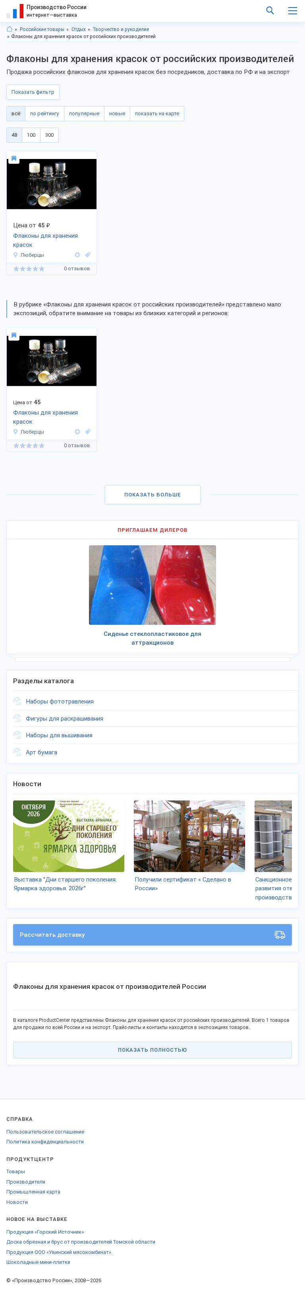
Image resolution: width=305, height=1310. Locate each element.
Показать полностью (152, 1050)
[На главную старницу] (9, 29)
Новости (17, 1202)
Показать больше (152, 495)
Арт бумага (41, 752)
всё (16, 113)
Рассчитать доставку (52, 934)
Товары (15, 1171)
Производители (25, 1182)
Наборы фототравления (60, 701)
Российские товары (42, 29)
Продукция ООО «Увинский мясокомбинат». (59, 1252)
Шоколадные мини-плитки (38, 1262)
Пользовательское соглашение (45, 1132)
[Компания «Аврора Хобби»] (77, 255)
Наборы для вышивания (59, 735)
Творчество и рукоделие (121, 29)
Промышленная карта (33, 1192)
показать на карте (157, 113)
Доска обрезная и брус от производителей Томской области (80, 1242)
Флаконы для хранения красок (45, 240)
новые (117, 113)
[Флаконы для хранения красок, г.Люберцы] (87, 255)
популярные (84, 113)
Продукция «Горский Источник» (45, 1232)
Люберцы (32, 255)
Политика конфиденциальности (45, 1142)
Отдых (78, 29)
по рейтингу (44, 113)
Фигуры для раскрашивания (64, 718)
